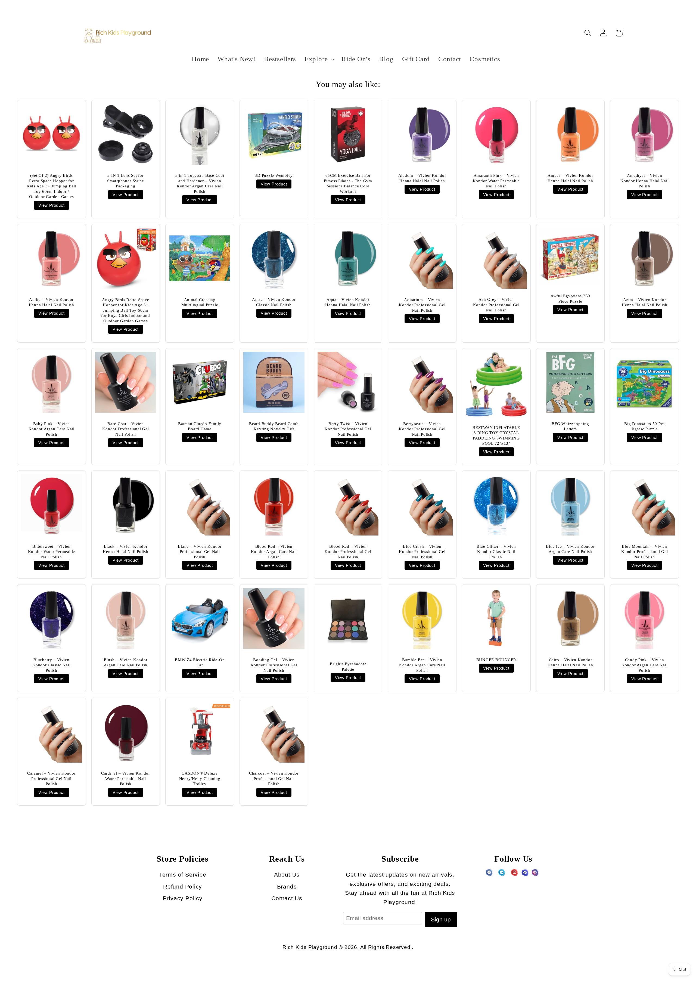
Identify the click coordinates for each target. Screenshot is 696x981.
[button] (318, 59)
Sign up (441, 919)
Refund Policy (182, 886)
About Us (287, 874)
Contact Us (286, 898)
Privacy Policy (183, 898)
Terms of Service (182, 874)
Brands (287, 886)
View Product (51, 205)
